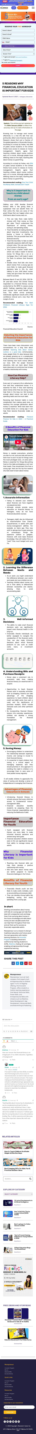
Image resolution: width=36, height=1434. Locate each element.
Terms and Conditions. (21, 57)
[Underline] (8, 1031)
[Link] (22, 1031)
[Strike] (11, 1031)
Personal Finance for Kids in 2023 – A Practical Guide (18, 419)
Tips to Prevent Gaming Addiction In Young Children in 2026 (23, 1236)
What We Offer (8, 1372)
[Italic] (6, 1031)
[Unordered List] (15, 1031)
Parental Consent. (16, 60)
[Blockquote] (17, 1031)
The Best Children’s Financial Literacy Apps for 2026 (18, 305)
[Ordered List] (13, 1031)
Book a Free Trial (22, 7)
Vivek (7, 1067)
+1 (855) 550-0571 (27, 4)
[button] (33, 8)
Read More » (17, 1205)
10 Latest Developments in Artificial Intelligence (23, 1201)
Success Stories (9, 1373)
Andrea (15, 1069)
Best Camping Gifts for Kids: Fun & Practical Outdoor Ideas (17, 1169)
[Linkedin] (7, 1422)
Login (13, 7)
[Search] (30, 1179)
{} (24, 1031)
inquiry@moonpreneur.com (9, 4)
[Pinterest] (19, 1422)
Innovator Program (9, 1368)
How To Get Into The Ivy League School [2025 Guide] (22, 1213)
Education (29, 96)
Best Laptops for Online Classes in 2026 (22, 1224)
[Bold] (4, 1031)
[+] (26, 1031)
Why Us (6, 1370)
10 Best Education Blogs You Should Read (22, 1248)
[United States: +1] (4, 42)
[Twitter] (16, 1422)
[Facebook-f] (5, 1422)
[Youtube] (13, 1422)
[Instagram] (10, 1422)
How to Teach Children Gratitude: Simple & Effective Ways (16, 1152)
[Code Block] (19, 1031)
